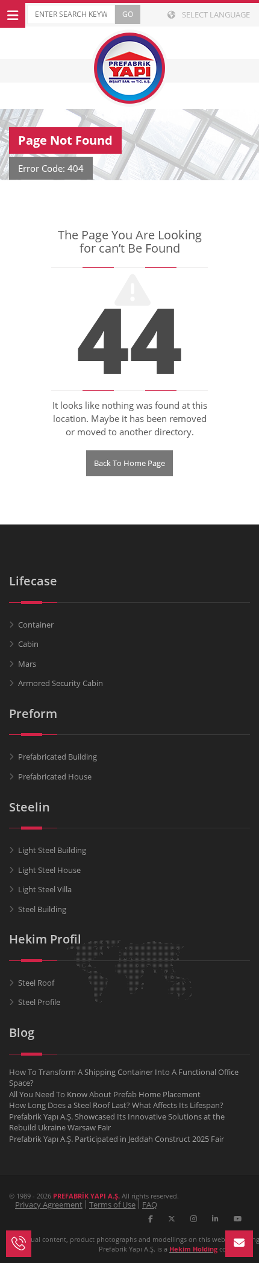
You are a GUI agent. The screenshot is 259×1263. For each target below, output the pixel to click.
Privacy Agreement (49, 1204)
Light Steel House (49, 870)
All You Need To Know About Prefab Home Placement (105, 1094)
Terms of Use (112, 1204)
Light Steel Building (52, 850)
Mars (27, 663)
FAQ (149, 1204)
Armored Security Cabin (60, 683)
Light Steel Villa (45, 889)
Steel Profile (39, 1002)
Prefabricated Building (57, 756)
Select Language (215, 14)
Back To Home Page (129, 463)
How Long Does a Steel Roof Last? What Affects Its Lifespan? (116, 1105)
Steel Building (42, 909)
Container (36, 624)
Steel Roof (36, 982)
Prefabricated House (55, 776)
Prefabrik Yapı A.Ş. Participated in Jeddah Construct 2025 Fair (116, 1138)
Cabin (28, 643)
